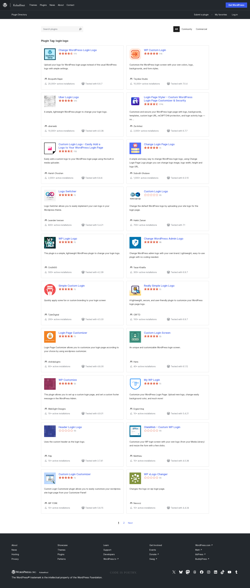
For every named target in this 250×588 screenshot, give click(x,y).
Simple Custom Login (72, 285)
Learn (106, 545)
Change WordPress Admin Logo (163, 238)
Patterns (62, 559)
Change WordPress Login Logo (78, 50)
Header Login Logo (70, 427)
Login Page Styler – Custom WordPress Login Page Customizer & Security (168, 99)
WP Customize (68, 379)
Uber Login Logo (69, 97)
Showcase (63, 545)
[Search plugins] (80, 29)
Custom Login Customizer (75, 474)
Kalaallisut (43, 572)
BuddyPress (202, 559)
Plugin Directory (19, 14)
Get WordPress (236, 5)
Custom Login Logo (156, 191)
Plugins (61, 554)
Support (107, 550)
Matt (198, 550)
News (14, 550)
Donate (154, 554)
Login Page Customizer (73, 332)
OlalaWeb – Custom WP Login (162, 427)
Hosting (15, 554)
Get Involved (155, 545)
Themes (61, 550)
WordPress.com (204, 545)
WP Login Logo (68, 238)
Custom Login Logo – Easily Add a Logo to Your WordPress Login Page (81, 146)
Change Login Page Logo (159, 144)
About (14, 545)
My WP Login (152, 379)
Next (130, 523)
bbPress (200, 554)
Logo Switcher (67, 191)
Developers (109, 554)
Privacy (15, 559)
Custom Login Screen (157, 332)
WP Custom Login (155, 50)
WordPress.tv (111, 559)
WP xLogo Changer (156, 474)
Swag (153, 559)
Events (152, 550)
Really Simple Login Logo (159, 285)
